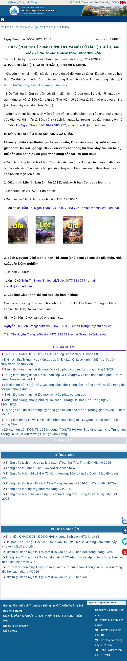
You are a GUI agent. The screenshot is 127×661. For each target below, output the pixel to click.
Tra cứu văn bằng (90, 2)
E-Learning (105, 2)
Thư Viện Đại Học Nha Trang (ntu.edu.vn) (40, 85)
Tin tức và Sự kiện (17, 27)
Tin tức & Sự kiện (55, 27)
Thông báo (64, 455)
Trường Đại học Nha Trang (24, 2)
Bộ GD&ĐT (74, 2)
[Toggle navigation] (123, 19)
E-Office (115, 2)
